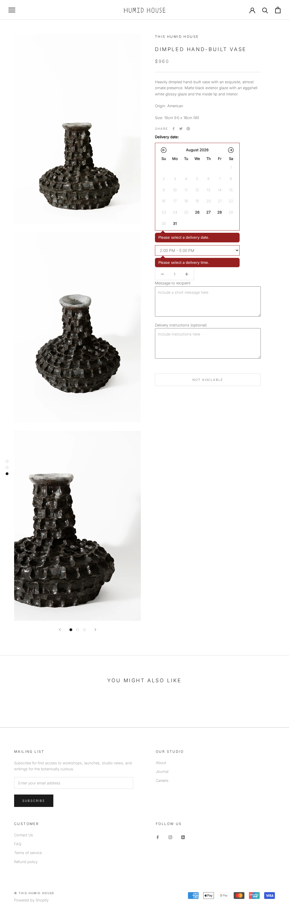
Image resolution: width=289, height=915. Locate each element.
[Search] (265, 10)
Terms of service (28, 852)
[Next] (95, 629)
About (161, 762)
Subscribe (33, 801)
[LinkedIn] (183, 837)
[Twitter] (181, 128)
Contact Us (23, 835)
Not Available (208, 380)
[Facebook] (173, 128)
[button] (163, 150)
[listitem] (197, 212)
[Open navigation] (11, 10)
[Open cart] (278, 10)
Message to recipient (173, 283)
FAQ (17, 844)
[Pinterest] (188, 128)
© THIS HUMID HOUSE (34, 893)
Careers (162, 780)
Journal (162, 771)
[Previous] (60, 629)
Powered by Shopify (31, 900)
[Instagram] (170, 837)
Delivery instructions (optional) (181, 325)
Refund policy (26, 861)
